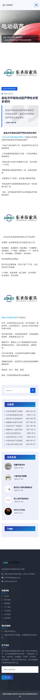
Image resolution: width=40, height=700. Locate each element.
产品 (13, 37)
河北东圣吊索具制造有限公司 (14, 137)
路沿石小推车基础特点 (23, 487)
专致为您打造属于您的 (14, 444)
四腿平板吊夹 (19, 464)
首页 (4, 37)
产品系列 (7, 611)
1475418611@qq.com (12, 577)
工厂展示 (7, 607)
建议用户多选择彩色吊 (14, 418)
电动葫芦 (19, 37)
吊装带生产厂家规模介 (14, 426)
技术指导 (7, 618)
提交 (8, 677)
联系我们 (7, 603)
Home (6, 596)
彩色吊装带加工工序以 (14, 437)
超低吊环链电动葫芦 (10, 318)
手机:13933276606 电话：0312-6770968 (19, 574)
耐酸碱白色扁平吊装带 (14, 422)
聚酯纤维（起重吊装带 (14, 429)
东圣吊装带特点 (10, 631)
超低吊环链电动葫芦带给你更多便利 (20, 99)
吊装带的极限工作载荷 (14, 411)
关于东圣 (7, 600)
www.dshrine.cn (10, 581)
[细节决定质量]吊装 (13, 433)
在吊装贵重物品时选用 (14, 415)
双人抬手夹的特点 (21, 498)
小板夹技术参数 (20, 476)
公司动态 (7, 614)
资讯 (9, 37)
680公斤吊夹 (19, 510)
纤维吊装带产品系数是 (14, 440)
